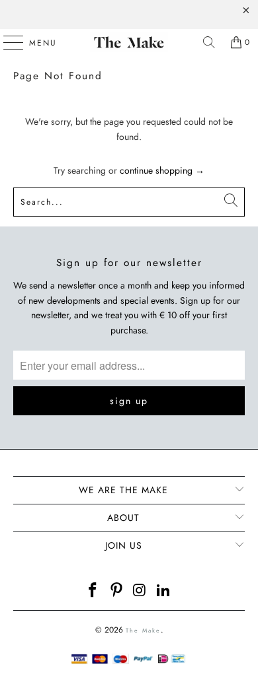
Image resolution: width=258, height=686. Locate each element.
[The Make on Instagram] (140, 591)
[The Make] (129, 42)
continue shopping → (162, 170)
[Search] (209, 42)
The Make (143, 630)
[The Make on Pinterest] (116, 591)
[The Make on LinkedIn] (164, 591)
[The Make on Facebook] (93, 591)
